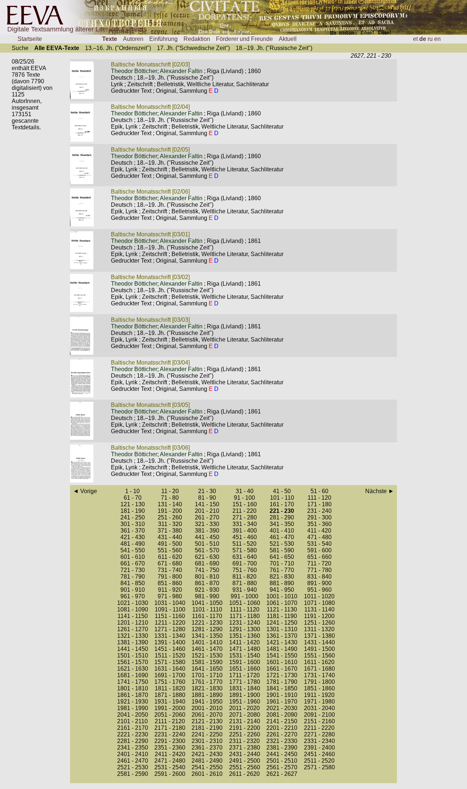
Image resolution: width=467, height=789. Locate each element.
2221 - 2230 (132, 734)
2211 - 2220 (319, 728)
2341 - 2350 (132, 747)
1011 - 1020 (319, 596)
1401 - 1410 (207, 642)
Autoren (133, 39)
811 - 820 (244, 576)
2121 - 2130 (207, 721)
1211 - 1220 (170, 623)
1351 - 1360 (244, 636)
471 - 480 (319, 537)
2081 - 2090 (281, 715)
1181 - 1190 (282, 616)
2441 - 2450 (281, 754)
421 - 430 (132, 537)
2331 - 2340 (319, 741)
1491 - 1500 (319, 649)
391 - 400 (244, 530)
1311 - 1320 (319, 629)
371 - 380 (170, 530)
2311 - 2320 (244, 741)
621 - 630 (207, 557)
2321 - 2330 (281, 741)
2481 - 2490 (207, 761)
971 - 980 (170, 596)
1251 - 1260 (319, 623)
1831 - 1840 (244, 688)
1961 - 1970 (281, 701)
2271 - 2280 (319, 734)
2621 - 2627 (281, 774)
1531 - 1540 (244, 655)
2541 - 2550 (207, 767)
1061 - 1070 (281, 603)
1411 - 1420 (244, 642)
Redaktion (197, 39)
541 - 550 (132, 550)
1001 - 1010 (281, 596)
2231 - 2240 (169, 734)
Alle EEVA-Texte (56, 48)
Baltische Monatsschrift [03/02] (150, 277)
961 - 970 (132, 596)
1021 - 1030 (132, 603)
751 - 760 (244, 570)
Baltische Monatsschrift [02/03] (150, 64)
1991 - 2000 (169, 708)
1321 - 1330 (132, 636)
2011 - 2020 (244, 708)
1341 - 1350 (207, 636)
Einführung (163, 39)
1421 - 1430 (281, 642)
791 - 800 (170, 576)
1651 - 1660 (244, 669)
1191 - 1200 (319, 616)
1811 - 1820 (170, 688)
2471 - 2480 (169, 761)
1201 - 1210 (132, 623)
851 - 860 (170, 583)
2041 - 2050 (132, 715)
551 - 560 (170, 550)
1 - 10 (132, 491)
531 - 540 (319, 544)
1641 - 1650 (207, 669)
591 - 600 (319, 550)
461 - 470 (282, 537)
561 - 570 (207, 550)
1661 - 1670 (281, 669)
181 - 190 (132, 511)
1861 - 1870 (132, 695)
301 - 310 (132, 524)
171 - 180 (319, 504)
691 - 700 (244, 563)
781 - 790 (132, 576)
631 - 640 (244, 557)
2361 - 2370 (207, 747)
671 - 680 (170, 563)
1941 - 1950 (207, 701)
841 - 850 (132, 583)
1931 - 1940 (169, 701)
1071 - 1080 (319, 603)
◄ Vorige (85, 491)
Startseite (30, 39)
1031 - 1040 (169, 603)
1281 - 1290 (207, 629)
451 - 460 (244, 537)
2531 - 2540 (169, 767)
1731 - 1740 (319, 675)
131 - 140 (170, 504)
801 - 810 (207, 576)
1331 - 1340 (169, 636)
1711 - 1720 (244, 675)
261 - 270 (207, 517)
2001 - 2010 (207, 708)
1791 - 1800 (319, 682)
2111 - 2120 (170, 721)
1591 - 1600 (244, 662)
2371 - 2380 (244, 747)
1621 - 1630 (132, 669)
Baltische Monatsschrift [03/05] (150, 405)
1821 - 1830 (207, 688)
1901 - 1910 (281, 695)
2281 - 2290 (132, 741)
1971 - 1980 (319, 701)
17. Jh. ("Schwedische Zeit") (193, 48)
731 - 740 (170, 570)
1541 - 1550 (281, 655)
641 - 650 (282, 557)
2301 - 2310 (207, 741)
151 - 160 (244, 504)
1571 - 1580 (169, 662)
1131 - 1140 (319, 609)
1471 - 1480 (244, 649)
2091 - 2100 (319, 715)
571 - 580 (244, 550)
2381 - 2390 (281, 747)
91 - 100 (244, 498)
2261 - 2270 (281, 734)
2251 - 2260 (244, 734)
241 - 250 (132, 517)
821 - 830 (282, 576)
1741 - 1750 (132, 682)
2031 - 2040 (319, 708)
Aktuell (288, 39)
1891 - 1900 (244, 695)
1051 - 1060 (244, 603)
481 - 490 (132, 544)
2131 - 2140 (244, 721)
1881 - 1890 (207, 695)
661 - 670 (132, 563)
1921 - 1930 (132, 701)
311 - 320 (170, 524)
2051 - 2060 (169, 715)
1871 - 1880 (169, 695)
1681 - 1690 (132, 675)
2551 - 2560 (244, 767)
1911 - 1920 (319, 695)
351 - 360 (319, 524)
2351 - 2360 (169, 747)
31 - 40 (245, 491)
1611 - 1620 (319, 662)
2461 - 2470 (132, 761)
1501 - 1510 (132, 655)
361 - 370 (132, 530)
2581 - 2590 (132, 774)
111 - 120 (319, 498)
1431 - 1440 (319, 642)
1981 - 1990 (132, 708)
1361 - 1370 (281, 636)
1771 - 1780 (244, 682)
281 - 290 (282, 517)
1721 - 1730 (281, 675)
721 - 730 (132, 570)
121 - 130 (132, 504)
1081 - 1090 (132, 609)
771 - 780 (319, 570)
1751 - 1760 (169, 682)
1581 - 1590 (207, 662)
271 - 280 (244, 517)
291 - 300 (319, 517)
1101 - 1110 (207, 609)
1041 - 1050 (207, 603)
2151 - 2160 (319, 721)
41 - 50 (282, 491)
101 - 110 (282, 498)
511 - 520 (244, 544)
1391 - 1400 (169, 642)
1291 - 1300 (244, 629)
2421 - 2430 (207, 754)
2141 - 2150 (281, 721)
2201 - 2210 (281, 728)
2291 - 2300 (169, 741)
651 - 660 (319, 557)
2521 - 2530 (132, 767)
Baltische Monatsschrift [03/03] (150, 320)
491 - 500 (170, 544)
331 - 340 (244, 524)
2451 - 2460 (319, 754)
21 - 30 (207, 491)
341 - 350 (282, 524)
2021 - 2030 (281, 708)
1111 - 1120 (244, 609)
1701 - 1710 (207, 675)
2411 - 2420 (170, 754)
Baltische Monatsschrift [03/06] (150, 448)
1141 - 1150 (132, 616)
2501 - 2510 (281, 761)
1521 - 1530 (207, 655)
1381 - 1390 (132, 642)
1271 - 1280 (169, 629)
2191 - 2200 (244, 728)
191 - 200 (170, 511)
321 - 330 (207, 524)
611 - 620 (170, 557)
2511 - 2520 (319, 761)
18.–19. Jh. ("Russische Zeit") (274, 48)
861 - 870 (207, 583)
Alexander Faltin (181, 71)
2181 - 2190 (207, 728)
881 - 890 (282, 583)
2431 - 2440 (244, 754)
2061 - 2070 (207, 715)
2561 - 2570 (281, 767)
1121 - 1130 (282, 609)
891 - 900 (319, 583)
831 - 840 (319, 576)
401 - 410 (282, 530)
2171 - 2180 (169, 728)
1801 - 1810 (132, 688)
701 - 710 (282, 563)
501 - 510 (207, 544)
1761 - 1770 (207, 682)
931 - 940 (244, 590)
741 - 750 (207, 570)
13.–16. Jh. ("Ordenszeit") (118, 48)
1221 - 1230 (207, 623)
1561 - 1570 (132, 662)
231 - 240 (319, 511)
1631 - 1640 (169, 669)
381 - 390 (207, 530)
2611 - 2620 (244, 774)
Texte (109, 39)
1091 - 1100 (170, 609)
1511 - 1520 (170, 655)
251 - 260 (170, 517)
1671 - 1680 (319, 669)
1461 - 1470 (207, 649)
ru (430, 39)
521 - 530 (282, 544)
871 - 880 (244, 583)
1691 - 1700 (169, 675)
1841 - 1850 (281, 688)
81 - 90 (207, 498)
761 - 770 (282, 570)
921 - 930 (207, 590)
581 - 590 (282, 550)
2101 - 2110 (132, 721)
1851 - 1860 (319, 688)
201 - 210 (207, 511)
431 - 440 (170, 537)
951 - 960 (319, 590)
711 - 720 (319, 563)
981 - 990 (207, 596)
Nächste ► (379, 491)
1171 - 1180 (244, 616)
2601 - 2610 (207, 774)
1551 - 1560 (319, 655)
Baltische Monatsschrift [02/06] (150, 191)
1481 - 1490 (281, 649)
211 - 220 (244, 511)
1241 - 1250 (281, 623)
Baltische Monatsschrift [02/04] (150, 107)
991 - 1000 (244, 596)
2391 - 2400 (319, 747)
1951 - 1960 (244, 701)
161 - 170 (282, 504)
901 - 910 (132, 590)
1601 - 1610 (281, 662)
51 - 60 (319, 491)
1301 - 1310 (281, 629)
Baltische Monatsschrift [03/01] (150, 234)
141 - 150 (207, 504)
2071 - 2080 (244, 715)
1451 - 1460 (169, 649)
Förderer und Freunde (244, 39)
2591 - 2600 (169, 774)
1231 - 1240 (244, 623)
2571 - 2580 (319, 767)
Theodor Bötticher (134, 71)
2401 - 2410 (132, 754)
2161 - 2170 (132, 728)
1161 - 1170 (207, 616)
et (415, 39)
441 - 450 (207, 537)
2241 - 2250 (207, 734)
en (437, 39)
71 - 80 (170, 498)
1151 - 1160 (170, 616)
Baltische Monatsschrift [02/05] (150, 149)
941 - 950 (282, 590)
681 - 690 (207, 563)
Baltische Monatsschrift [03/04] (150, 362)
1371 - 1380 (319, 636)
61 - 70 (133, 498)
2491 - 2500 (244, 761)
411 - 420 (319, 530)
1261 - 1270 (132, 629)
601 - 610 (132, 557)
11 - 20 (170, 491)
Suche (20, 48)
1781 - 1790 (281, 682)
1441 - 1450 (132, 649)
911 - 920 (170, 590)
